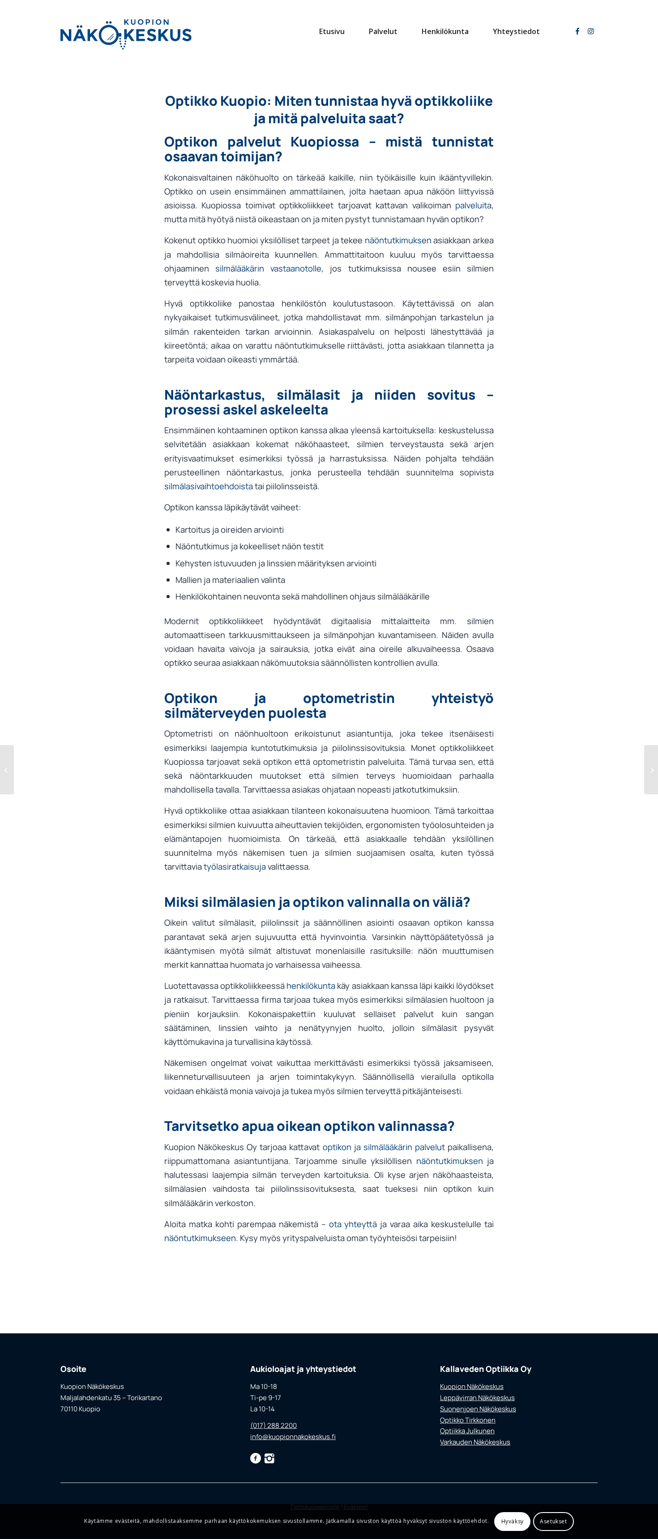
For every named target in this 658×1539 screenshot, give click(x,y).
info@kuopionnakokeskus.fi (293, 1436)
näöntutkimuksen (398, 240)
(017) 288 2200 (273, 1425)
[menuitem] (332, 31)
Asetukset (553, 1521)
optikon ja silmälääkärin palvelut (384, 1147)
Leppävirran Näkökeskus (477, 1397)
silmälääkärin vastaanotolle (268, 268)
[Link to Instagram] (591, 31)
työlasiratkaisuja (235, 866)
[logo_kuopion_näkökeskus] (126, 31)
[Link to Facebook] (577, 31)
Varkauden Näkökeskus (475, 1442)
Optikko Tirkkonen (468, 1420)
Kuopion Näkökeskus (472, 1386)
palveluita (473, 205)
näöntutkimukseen (200, 1238)
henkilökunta (310, 986)
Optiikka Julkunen (467, 1431)
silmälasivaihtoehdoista (208, 486)
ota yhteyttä (353, 1224)
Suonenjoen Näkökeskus (478, 1409)
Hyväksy (512, 1521)
